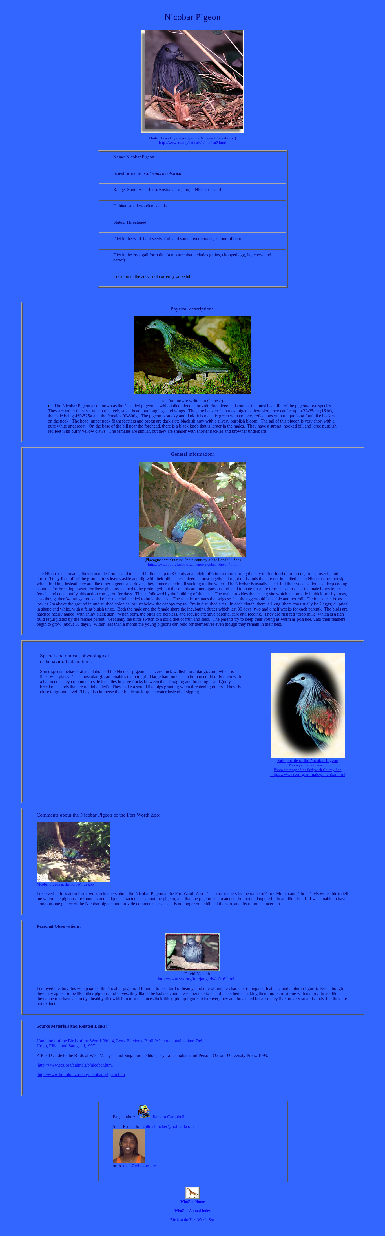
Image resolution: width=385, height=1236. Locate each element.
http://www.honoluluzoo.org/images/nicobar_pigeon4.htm (192, 564)
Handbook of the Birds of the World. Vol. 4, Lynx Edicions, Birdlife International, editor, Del (120, 1040)
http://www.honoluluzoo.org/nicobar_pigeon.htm (81, 1074)
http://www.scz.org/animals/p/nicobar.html (307, 774)
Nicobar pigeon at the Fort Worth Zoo (65, 884)
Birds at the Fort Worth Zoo (192, 1219)
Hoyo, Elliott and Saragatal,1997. (66, 1045)
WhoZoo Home (192, 1201)
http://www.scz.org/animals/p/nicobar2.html (192, 142)
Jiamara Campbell (168, 1116)
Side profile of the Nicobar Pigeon (307, 760)
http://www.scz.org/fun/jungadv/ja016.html (196, 978)
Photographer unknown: (308, 765)
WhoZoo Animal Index (192, 1210)
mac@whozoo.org (139, 1165)
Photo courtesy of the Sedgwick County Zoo (308, 770)
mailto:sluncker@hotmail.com (167, 1126)
